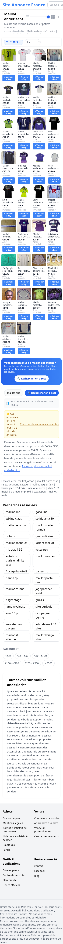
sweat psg (40, 491)
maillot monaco (46, 556)
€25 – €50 (22, 655)
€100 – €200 (12, 663)
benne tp (12, 578)
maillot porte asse (47, 481)
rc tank (10, 536)
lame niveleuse (15, 607)
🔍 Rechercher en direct (41, 392)
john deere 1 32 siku (46, 626)
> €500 (48, 663)
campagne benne (43, 615)
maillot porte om (44, 580)
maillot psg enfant (42, 484)
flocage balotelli (16, 571)
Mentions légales (13, 823)
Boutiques (9, 844)
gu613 (40, 600)
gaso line (41, 512)
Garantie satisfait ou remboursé (15, 829)
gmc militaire (44, 536)
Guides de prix (11, 818)
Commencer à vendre (46, 818)
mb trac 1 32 (14, 549)
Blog (37, 875)
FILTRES (13, 42)
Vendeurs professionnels (43, 829)
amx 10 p (12, 613)
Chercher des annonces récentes (39, 424)
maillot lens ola (16, 525)
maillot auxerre (36, 488)
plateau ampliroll (21, 491)
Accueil (7, 31)
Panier (6, 849)
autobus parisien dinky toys (15, 560)
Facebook (39, 871)
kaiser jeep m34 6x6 (13, 488)
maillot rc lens (15, 589)
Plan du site (10, 880)
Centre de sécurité (13, 875)
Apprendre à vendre (46, 823)
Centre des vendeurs (46, 836)
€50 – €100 (40, 655)
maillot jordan (26, 481)
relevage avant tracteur (15, 484)
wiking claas (14, 518)
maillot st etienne (12, 637)
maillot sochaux (16, 543)
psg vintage (13, 600)
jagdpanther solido (44, 591)
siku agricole (44, 607)
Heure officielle (11, 885)
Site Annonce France (24, 5)
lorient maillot (45, 543)
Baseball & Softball (18, 33)
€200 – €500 (32, 663)
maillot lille (13, 512)
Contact (38, 866)
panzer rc (42, 571)
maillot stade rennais (44, 527)
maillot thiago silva (45, 637)
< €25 (8, 655)
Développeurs (11, 870)
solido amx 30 (45, 518)
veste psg (42, 549)
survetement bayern (14, 626)
